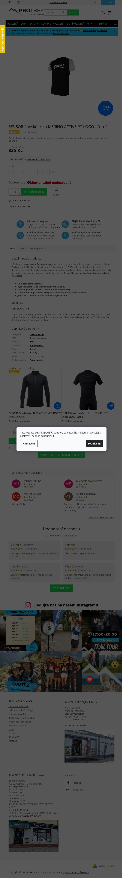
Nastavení (29, 443)
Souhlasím (94, 443)
